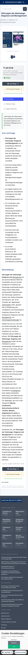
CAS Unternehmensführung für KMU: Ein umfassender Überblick (12, 600)
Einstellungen (14, 639)
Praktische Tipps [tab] (10, 104)
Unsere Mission (6, 619)
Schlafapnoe (15, 390)
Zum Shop (12, 84)
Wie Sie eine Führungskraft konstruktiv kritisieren (12, 595)
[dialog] (14, 640)
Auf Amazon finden (13, 89)
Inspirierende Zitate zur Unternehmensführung (7, 567)
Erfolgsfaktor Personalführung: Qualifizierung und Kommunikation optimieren (10, 572)
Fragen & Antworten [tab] (11, 109)
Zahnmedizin (6, 305)
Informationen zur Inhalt (9, 622)
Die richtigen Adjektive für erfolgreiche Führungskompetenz (12, 578)
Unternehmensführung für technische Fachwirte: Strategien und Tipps (12, 605)
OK (14, 646)
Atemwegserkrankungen (10, 320)
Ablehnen (14, 643)
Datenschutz (6, 616)
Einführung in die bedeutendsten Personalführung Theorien (10, 586)
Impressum (5, 613)
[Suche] (25, 9)
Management (17, 277)
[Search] (23, 2)
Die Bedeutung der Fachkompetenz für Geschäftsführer (12, 591)
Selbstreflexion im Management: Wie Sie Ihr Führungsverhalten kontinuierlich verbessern (14, 562)
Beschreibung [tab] (9, 99)
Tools (4, 627)
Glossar (4, 625)
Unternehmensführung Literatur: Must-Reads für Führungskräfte (14, 558)
